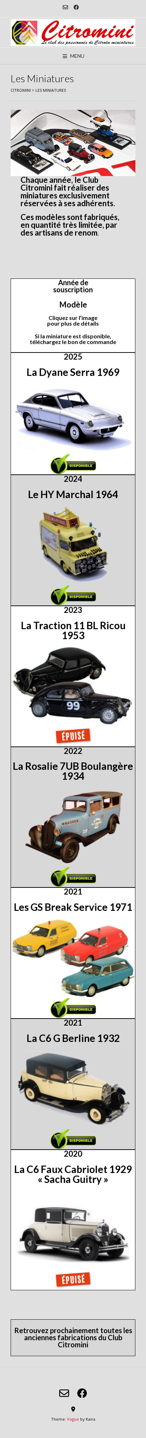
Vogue (73, 1419)
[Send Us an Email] (65, 7)
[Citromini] (73, 32)
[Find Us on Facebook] (76, 7)
